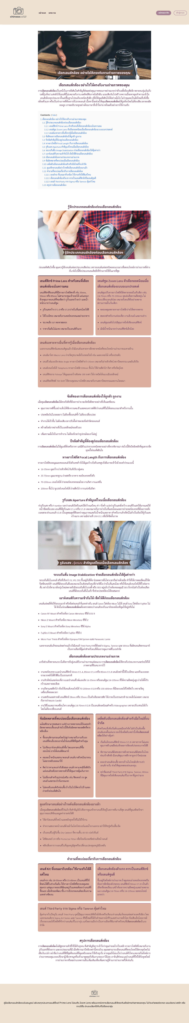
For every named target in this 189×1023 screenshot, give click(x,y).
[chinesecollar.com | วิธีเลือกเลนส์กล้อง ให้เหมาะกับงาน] (18, 12)
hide (54, 115)
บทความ (52, 12)
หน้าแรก (42, 12)
